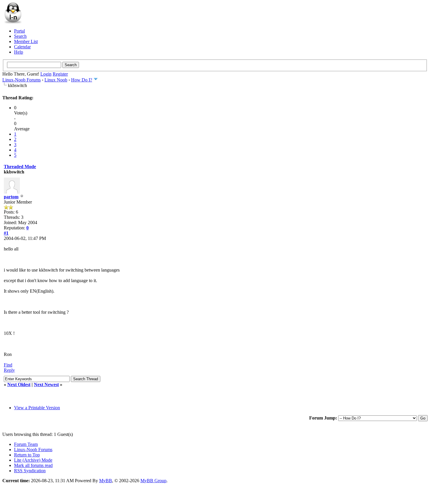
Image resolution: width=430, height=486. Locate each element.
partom (11, 196)
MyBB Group (153, 480)
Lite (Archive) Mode (33, 460)
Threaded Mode (20, 166)
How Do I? (81, 79)
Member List (26, 41)
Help (18, 52)
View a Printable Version (37, 407)
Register (60, 73)
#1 (6, 233)
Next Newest (46, 384)
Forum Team (26, 444)
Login (45, 73)
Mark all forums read (33, 465)
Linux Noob (55, 79)
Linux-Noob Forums (21, 79)
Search (20, 36)
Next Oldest (18, 384)
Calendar (22, 46)
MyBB (105, 480)
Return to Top (27, 454)
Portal (19, 30)
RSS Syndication (30, 470)
